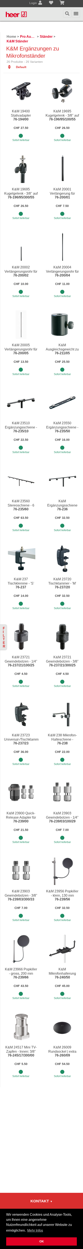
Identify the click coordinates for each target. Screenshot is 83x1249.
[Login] (40, 3)
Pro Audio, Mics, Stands (28, 36)
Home (11, 36)
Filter (4, 637)
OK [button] (41, 1241)
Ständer (46, 36)
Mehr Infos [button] (35, 1230)
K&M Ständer (17, 41)
